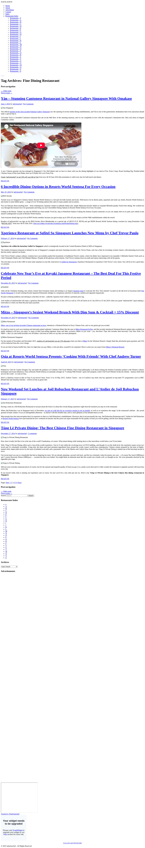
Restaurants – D (15, 26)
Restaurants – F (15, 30)
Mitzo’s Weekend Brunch (115, 347)
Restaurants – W (16, 65)
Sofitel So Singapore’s (69, 262)
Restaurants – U (15, 61)
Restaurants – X (15, 67)
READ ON (5, 181)
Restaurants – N (15, 47)
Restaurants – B (15, 22)
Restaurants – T (15, 59)
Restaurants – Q (15, 53)
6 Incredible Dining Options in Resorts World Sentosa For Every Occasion (58, 186)
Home (7, 6)
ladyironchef (17, 104)
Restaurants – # (15, 18)
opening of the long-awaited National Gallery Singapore (30, 112)
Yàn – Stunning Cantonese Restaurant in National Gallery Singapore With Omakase (66, 98)
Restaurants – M (16, 45)
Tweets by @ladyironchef (10, 814)
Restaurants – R (15, 55)
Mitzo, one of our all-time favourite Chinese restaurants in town (23, 325)
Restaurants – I (15, 36)
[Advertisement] (10, 609)
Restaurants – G (15, 32)
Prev (7, 483)
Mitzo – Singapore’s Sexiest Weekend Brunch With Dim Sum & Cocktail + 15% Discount (70, 312)
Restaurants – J (15, 38)
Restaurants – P (15, 51)
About (7, 8)
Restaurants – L (15, 43)
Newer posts (6, 93)
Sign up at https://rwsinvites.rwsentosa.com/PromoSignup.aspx (55, 223)
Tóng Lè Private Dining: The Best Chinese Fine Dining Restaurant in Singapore (62, 428)
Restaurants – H (15, 34)
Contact (8, 12)
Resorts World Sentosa (11, 418)
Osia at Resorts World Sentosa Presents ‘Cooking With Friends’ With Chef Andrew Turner (71, 356)
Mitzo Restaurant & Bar (84, 329)
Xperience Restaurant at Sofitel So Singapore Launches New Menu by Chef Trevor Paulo (69, 233)
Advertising (9, 10)
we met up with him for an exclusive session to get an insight (67, 410)
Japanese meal (78, 291)
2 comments (32, 433)
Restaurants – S (15, 57)
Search (3, 496)
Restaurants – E (15, 28)
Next (19, 483)
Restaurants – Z (15, 71)
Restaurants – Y (15, 69)
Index (7, 14)
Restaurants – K (15, 40)
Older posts (6, 91)
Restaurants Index (11, 16)
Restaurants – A (15, 20)
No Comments (28, 104)
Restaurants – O (15, 49)
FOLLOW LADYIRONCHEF (72, 843)
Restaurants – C (15, 24)
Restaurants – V (15, 63)
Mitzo (85, 341)
